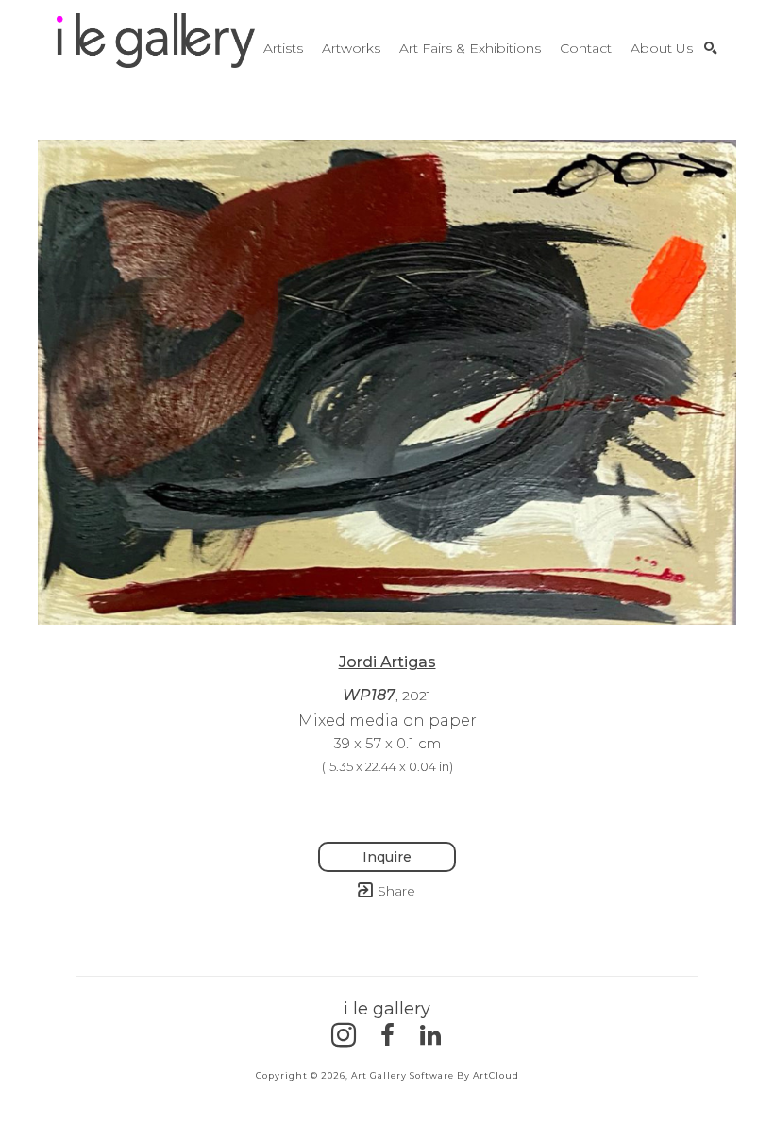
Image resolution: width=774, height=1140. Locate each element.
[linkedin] (430, 1035)
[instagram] (343, 1035)
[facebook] (387, 1035)
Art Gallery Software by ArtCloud (435, 1075)
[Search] (710, 48)
